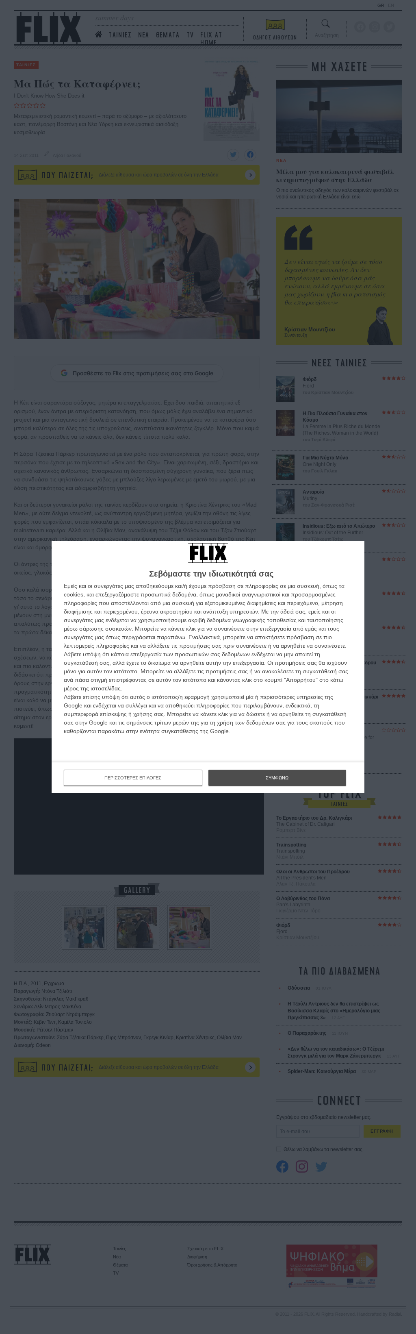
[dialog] (208, 667)
